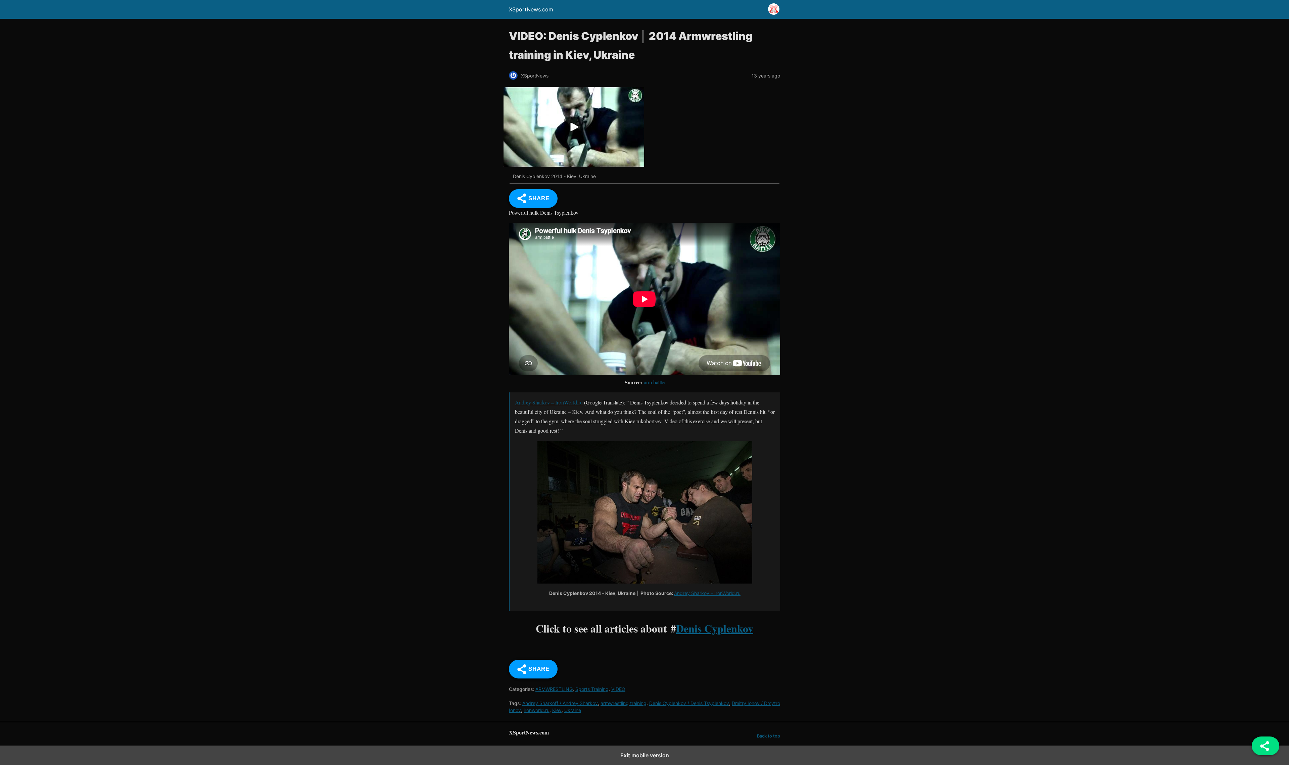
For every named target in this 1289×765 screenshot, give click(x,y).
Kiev (557, 710)
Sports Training (592, 689)
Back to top (768, 736)
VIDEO (618, 689)
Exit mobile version (644, 755)
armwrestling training (624, 703)
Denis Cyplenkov (714, 628)
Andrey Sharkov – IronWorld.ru (549, 402)
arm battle (654, 382)
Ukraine (572, 710)
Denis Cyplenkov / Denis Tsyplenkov (689, 703)
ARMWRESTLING (554, 689)
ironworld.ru (537, 710)
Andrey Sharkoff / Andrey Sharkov (560, 703)
